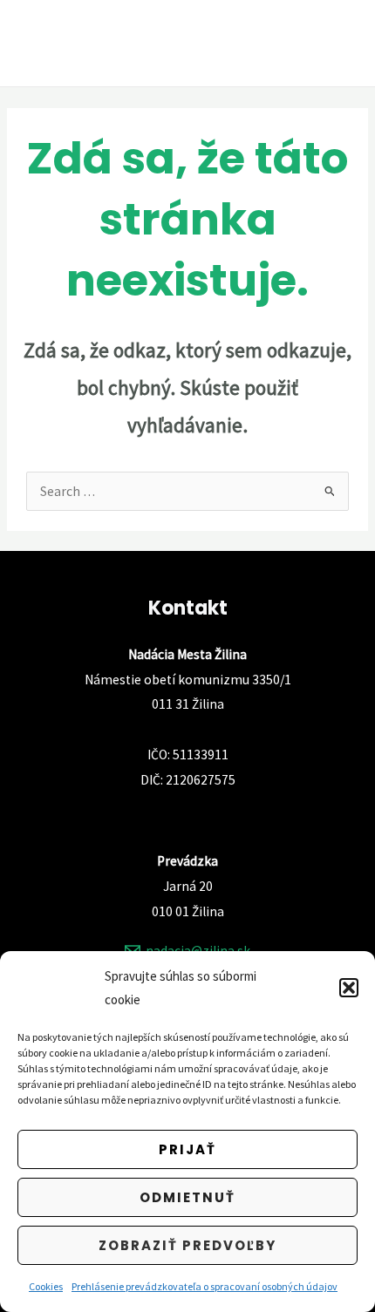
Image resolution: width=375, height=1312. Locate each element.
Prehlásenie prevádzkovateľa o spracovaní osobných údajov (205, 1286)
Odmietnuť (187, 1197)
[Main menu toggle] (339, 43)
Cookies (46, 1286)
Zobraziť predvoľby (187, 1245)
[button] (349, 987)
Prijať (187, 1149)
